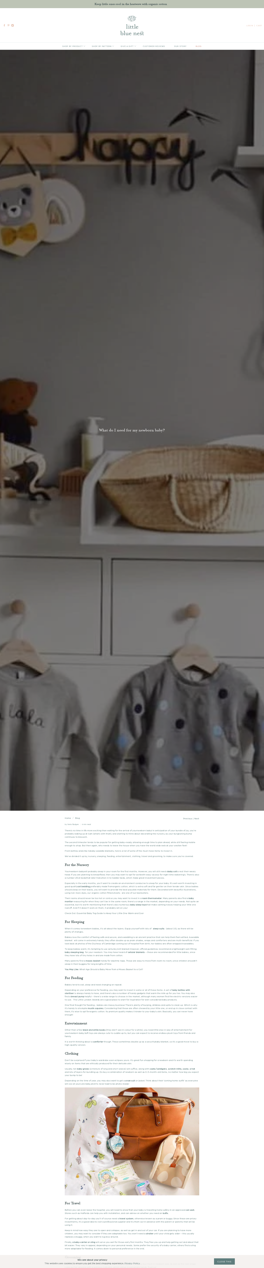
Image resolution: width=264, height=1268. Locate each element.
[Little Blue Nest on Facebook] (5, 26)
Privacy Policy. (132, 1263)
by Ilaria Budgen (72, 824)
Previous (187, 818)
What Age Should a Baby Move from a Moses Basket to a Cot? (111, 969)
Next (196, 818)
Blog (199, 46)
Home (68, 818)
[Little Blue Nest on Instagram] (13, 26)
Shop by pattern (101, 46)
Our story (180, 46)
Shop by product (72, 46)
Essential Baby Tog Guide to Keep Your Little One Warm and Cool (110, 913)
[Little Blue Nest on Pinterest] (9, 26)
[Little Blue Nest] (132, 25)
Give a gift (127, 46)
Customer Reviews (154, 46)
